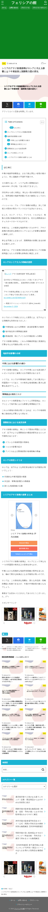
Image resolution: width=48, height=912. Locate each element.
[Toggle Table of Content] (41, 122)
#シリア (8, 274)
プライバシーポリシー (40, 7)
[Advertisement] (24, 35)
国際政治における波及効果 (16, 148)
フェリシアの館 (24, 3)
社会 (4, 63)
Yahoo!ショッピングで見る (23, 554)
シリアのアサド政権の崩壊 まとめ (19, 157)
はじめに (17, 128)
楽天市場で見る (24, 548)
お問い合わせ (14, 7)
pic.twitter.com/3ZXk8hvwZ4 (15, 298)
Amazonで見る (24, 543)
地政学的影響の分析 (14, 136)
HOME (5, 888)
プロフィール (25, 7)
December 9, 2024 (11, 306)
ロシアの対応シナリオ (15, 153)
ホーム (4, 7)
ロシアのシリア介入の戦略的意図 (19, 132)
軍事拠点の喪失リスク (19, 144)
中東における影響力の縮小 (20, 140)
